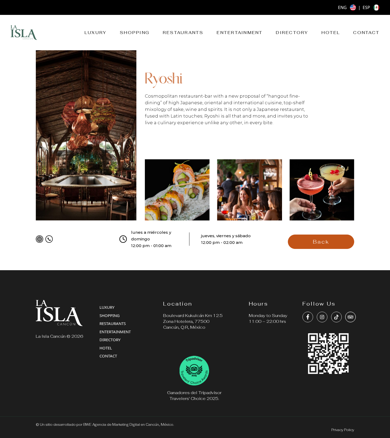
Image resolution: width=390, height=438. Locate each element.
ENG (342, 7)
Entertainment (239, 32)
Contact (366, 32)
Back (321, 241)
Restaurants (183, 32)
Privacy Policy (342, 430)
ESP (366, 7)
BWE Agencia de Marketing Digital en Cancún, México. (128, 424)
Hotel (330, 32)
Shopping (134, 32)
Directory (292, 32)
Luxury (95, 32)
